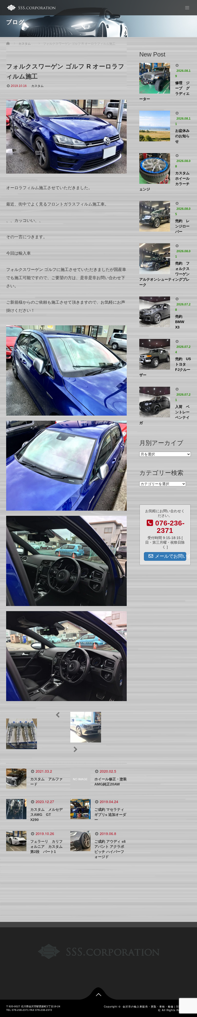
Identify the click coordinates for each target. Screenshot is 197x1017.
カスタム (37, 86)
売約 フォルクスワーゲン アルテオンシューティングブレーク (165, 274)
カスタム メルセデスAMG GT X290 (46, 814)
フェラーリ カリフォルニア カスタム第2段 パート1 (46, 846)
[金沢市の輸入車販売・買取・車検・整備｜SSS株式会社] (31, 7)
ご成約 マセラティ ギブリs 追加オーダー (110, 814)
